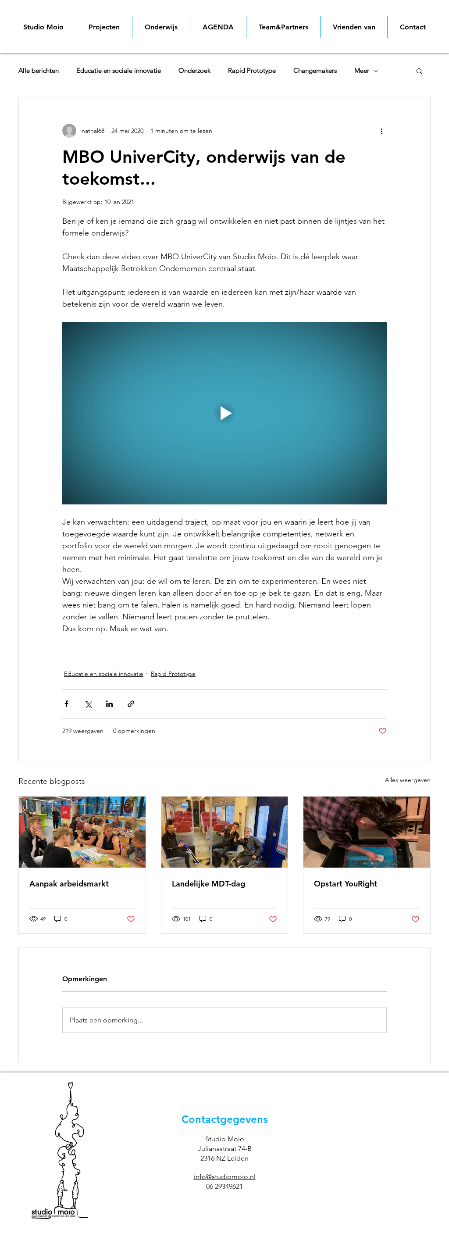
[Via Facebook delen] (66, 704)
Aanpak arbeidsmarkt (69, 884)
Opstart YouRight (345, 884)
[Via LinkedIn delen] (109, 704)
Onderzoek (194, 71)
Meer (361, 71)
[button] (419, 70)
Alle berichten (38, 71)
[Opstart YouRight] (366, 832)
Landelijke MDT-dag (208, 884)
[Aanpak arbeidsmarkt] (82, 832)
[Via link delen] (131, 704)
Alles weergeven (408, 780)
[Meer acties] (381, 130)
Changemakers (315, 71)
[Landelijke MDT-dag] (224, 832)
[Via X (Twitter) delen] (88, 704)
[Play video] (224, 413)
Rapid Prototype (252, 71)
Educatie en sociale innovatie (118, 71)
